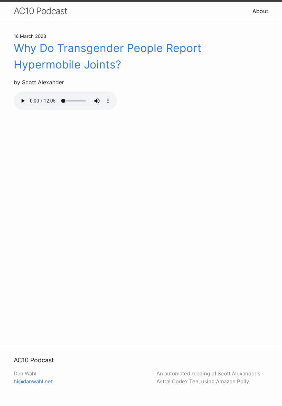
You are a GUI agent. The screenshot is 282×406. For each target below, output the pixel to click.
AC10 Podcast (40, 11)
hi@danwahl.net (33, 381)
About (260, 11)
